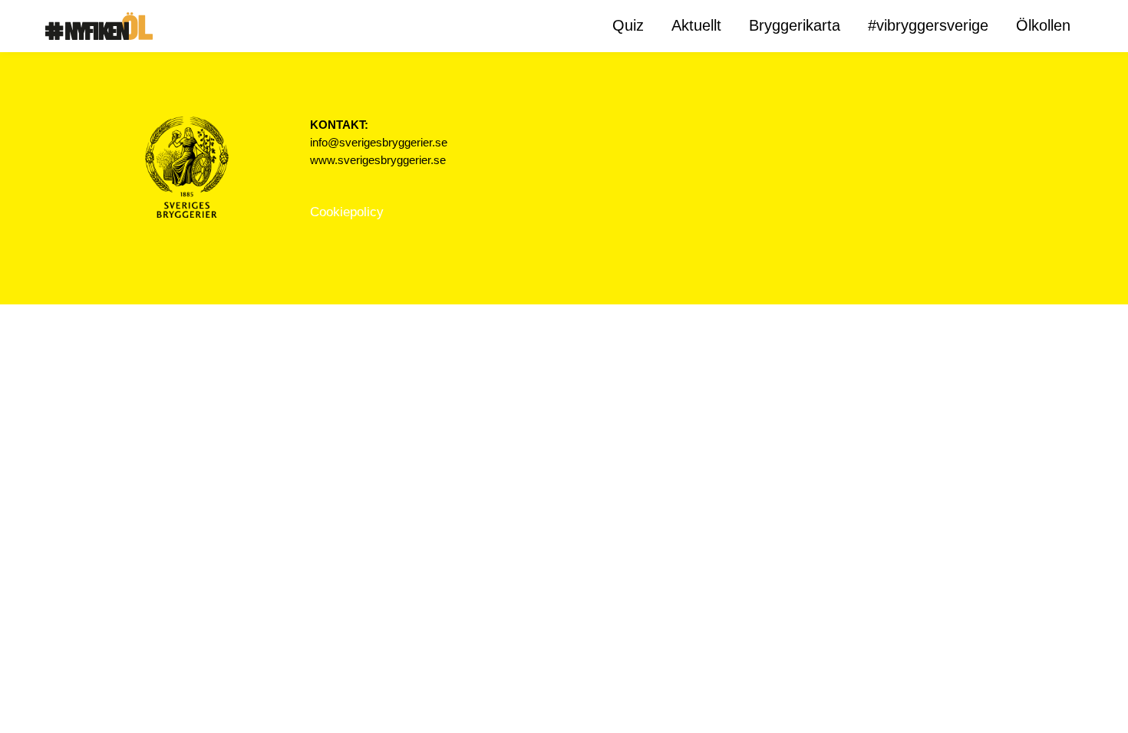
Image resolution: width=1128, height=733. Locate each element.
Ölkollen (1043, 25)
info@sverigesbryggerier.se (378, 142)
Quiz (628, 25)
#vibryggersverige (928, 25)
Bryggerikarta (794, 25)
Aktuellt (696, 25)
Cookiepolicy (347, 212)
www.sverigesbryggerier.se (378, 160)
